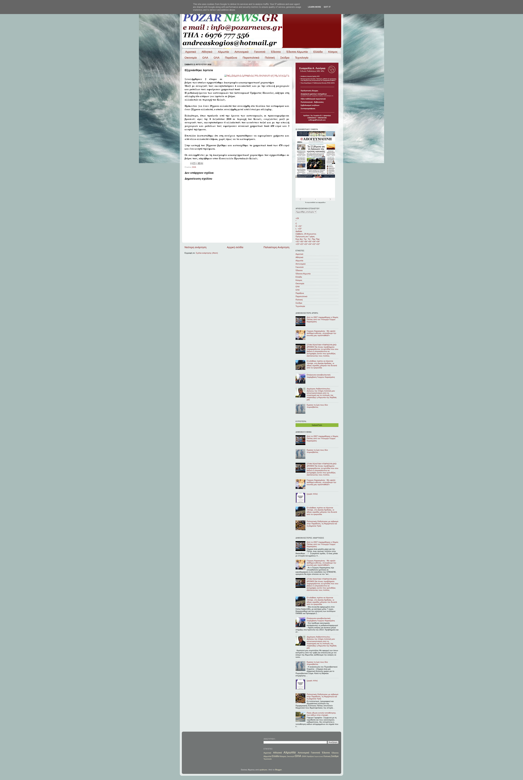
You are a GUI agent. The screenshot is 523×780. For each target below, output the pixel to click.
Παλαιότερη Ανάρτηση (276, 247)
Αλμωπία (223, 51)
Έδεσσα (276, 51)
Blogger (278, 770)
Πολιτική (270, 57)
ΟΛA (216, 57)
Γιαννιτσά (259, 51)
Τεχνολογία (301, 57)
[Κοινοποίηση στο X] (196, 163)
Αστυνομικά (242, 51)
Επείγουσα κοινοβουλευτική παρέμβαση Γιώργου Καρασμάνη (321, 376)
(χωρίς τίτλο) (312, 494)
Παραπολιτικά (251, 57)
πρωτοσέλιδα (311, 202)
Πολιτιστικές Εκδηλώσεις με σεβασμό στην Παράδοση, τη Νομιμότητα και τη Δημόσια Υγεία (322, 523)
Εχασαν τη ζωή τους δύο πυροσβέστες (317, 406)
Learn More (314, 7)
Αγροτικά (190, 51)
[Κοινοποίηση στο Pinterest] (201, 163)
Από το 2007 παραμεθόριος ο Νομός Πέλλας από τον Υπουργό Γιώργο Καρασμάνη (322, 319)
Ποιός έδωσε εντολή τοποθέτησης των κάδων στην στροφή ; (321, 714)
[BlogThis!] (194, 163)
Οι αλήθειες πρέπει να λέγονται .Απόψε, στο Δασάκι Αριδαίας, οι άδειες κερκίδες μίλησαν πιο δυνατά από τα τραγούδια (322, 364)
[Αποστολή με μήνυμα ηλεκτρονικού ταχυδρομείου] (191, 163)
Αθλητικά (207, 51)
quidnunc (263, 770)
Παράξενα (231, 57)
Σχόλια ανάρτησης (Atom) (207, 253)
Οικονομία (191, 57)
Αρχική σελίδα (235, 247)
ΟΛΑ (205, 57)
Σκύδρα (284, 57)
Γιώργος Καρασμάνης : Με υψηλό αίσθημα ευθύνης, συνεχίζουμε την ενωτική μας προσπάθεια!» (321, 333)
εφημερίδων (322, 202)
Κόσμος (333, 51)
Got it (327, 7)
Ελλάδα (318, 51)
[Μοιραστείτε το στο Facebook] (199, 163)
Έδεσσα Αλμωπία (297, 51)
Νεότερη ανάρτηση (195, 247)
